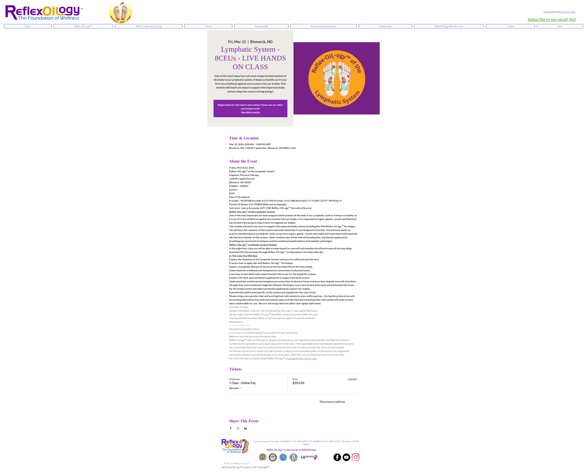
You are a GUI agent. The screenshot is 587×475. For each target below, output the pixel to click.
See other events (250, 112)
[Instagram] (355, 457)
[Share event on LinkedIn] (245, 428)
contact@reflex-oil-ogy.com (559, 11)
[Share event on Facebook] (230, 428)
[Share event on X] (238, 428)
